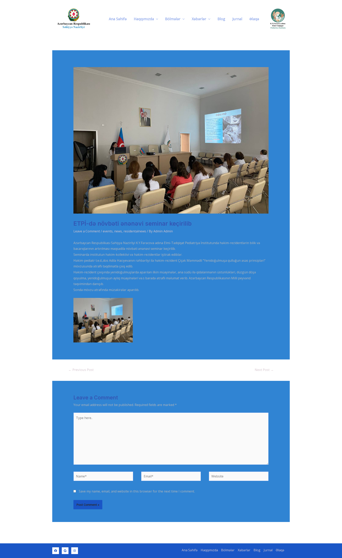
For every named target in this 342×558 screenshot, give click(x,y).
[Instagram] (74, 550)
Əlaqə (254, 18)
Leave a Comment (86, 231)
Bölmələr (172, 18)
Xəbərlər (199, 18)
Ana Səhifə (118, 18)
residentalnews (135, 231)
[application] (156, 19)
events (108, 231)
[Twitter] (65, 550)
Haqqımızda (144, 18)
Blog (221, 18)
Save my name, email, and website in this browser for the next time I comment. (137, 491)
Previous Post (81, 369)
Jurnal (237, 18)
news (118, 231)
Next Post (264, 369)
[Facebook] (55, 550)
